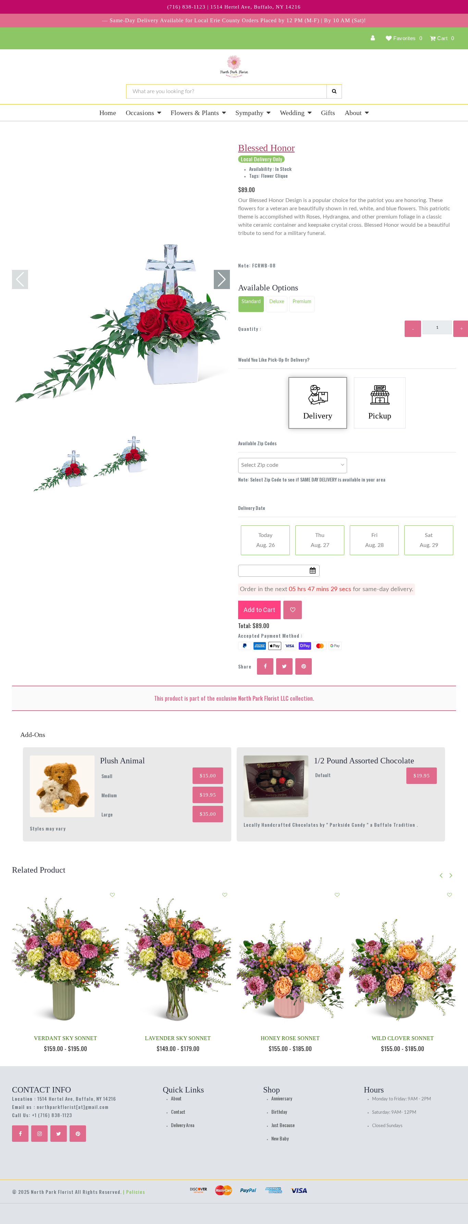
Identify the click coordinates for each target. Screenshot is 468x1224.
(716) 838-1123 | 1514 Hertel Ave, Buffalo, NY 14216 (234, 7)
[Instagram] (39, 1133)
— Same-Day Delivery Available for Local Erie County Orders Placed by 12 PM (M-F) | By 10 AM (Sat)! (234, 20)
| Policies (134, 1191)
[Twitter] (58, 1133)
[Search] (334, 91)
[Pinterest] (78, 1133)
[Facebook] (20, 1133)
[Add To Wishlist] (292, 610)
